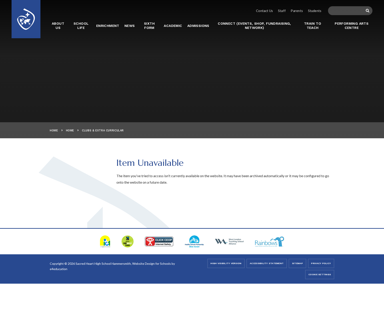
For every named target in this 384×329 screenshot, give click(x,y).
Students (314, 11)
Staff (282, 11)
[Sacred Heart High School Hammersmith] (26, 16)
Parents (297, 11)
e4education (58, 269)
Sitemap (297, 263)
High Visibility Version (225, 263)
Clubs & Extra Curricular (103, 130)
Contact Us (264, 11)
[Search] (367, 10)
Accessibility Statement (267, 263)
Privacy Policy (321, 263)
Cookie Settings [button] (319, 274)
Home (54, 130)
